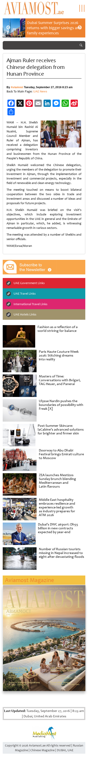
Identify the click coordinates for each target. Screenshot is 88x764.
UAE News (40, 91)
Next (79, 27)
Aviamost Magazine (29, 580)
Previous (8, 27)
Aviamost (17, 87)
